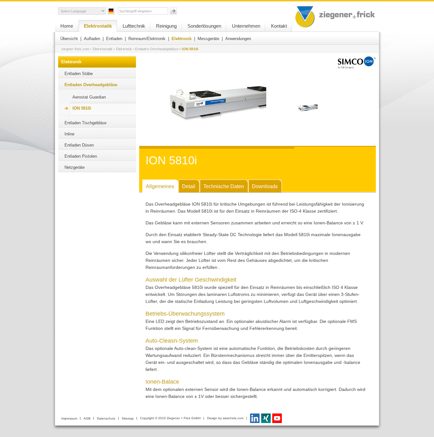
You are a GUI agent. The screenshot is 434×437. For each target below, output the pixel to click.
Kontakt (279, 26)
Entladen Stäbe (78, 73)
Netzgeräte (74, 167)
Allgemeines (160, 186)
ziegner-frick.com (75, 49)
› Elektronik (122, 49)
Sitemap (128, 418)
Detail (188, 186)
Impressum (69, 418)
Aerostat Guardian (89, 97)
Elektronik (182, 38)
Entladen (114, 38)
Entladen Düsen (79, 145)
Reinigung (166, 26)
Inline (69, 134)
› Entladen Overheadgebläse (156, 49)
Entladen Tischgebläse (85, 122)
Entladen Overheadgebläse (90, 84)
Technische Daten (223, 186)
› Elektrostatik (101, 49)
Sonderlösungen (204, 26)
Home (66, 26)
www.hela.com (233, 418)
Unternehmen (246, 26)
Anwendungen (238, 38)
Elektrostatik (98, 26)
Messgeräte (208, 38)
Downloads (265, 186)
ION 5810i (81, 108)
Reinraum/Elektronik (147, 38)
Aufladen (92, 38)
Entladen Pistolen (80, 156)
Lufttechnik (134, 26)
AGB (87, 418)
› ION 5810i (189, 49)
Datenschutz (106, 418)
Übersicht (69, 38)
